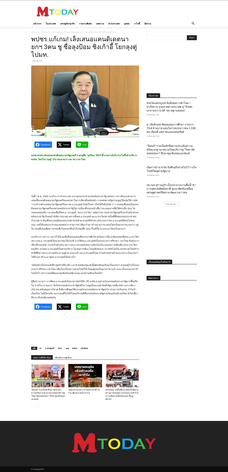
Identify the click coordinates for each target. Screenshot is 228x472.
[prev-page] (33, 405)
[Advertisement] (140, 11)
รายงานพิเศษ (85, 23)
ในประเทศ (51, 23)
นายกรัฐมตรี (49, 348)
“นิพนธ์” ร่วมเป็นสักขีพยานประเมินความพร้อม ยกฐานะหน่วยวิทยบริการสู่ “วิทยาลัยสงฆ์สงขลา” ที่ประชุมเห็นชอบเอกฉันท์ (171, 149)
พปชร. (60, 348)
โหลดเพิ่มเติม (170, 204)
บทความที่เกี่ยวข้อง (42, 357)
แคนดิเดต (84, 348)
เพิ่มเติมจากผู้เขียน (63, 357)
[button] (193, 23)
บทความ (100, 23)
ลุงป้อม (74, 348)
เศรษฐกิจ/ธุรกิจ (67, 23)
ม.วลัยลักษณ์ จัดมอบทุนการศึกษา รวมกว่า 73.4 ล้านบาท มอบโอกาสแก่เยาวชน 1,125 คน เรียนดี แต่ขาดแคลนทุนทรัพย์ (171, 128)
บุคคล (127, 23)
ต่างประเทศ (114, 23)
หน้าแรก (37, 23)
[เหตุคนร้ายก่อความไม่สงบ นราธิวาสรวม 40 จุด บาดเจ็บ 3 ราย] (85, 375)
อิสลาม (147, 23)
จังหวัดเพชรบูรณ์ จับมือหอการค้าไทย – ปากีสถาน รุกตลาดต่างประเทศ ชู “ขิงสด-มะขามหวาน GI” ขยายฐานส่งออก (170, 107)
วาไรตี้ (137, 23)
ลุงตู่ (67, 348)
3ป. (40, 348)
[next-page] (38, 405)
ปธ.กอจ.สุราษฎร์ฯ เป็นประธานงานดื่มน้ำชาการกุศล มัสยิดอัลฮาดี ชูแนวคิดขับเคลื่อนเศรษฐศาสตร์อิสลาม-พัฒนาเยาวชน (171, 188)
